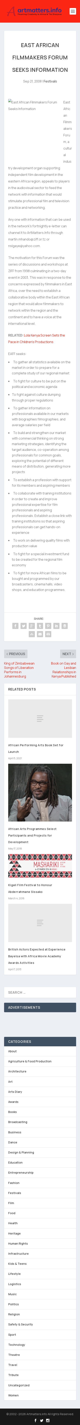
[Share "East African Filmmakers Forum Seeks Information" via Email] (40, 634)
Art (10, 1082)
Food (11, 1213)
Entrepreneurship (20, 1172)
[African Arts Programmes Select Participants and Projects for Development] (40, 792)
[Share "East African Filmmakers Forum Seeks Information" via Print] (48, 634)
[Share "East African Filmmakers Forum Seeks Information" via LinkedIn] (56, 626)
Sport (12, 1335)
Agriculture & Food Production (29, 1061)
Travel (12, 1365)
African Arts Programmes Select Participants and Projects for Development (32, 835)
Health (13, 1223)
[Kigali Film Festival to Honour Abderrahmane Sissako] (40, 866)
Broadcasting (17, 1122)
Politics (13, 1304)
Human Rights (18, 1243)
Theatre (14, 1355)
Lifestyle (14, 1274)
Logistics (14, 1284)
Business (14, 1132)
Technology (16, 1345)
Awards (13, 1102)
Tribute (13, 1375)
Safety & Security (20, 1324)
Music (12, 1294)
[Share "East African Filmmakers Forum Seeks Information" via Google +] (32, 626)
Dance (12, 1142)
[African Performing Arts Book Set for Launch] (40, 718)
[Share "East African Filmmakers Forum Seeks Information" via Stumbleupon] (32, 634)
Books (12, 1112)
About (12, 1051)
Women (13, 1395)
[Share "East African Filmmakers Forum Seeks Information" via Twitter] (23, 626)
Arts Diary (15, 1092)
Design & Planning (21, 1152)
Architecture (17, 1071)
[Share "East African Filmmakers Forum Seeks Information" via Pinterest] (48, 626)
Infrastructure (18, 1254)
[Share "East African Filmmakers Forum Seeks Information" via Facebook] (15, 626)
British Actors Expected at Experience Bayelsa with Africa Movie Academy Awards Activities (37, 955)
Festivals (50, 81)
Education (15, 1162)
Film (11, 1203)
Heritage (14, 1233)
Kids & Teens (17, 1264)
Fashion (13, 1183)
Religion (14, 1314)
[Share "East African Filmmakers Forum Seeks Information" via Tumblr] (40, 626)
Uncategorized (19, 1385)
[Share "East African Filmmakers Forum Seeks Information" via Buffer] (65, 626)
